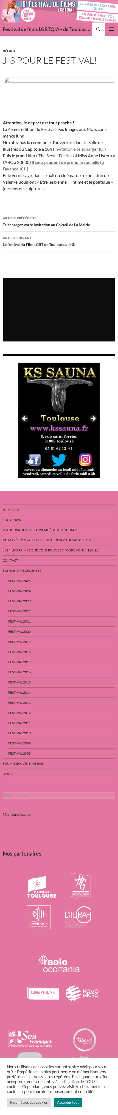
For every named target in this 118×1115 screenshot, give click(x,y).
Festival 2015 (19, 682)
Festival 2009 (19, 743)
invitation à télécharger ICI (79, 149)
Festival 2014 (19, 692)
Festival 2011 (19, 723)
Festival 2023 (19, 601)
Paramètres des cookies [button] (29, 1102)
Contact (10, 560)
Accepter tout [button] (68, 1102)
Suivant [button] (93, 419)
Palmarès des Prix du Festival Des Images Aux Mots (47, 540)
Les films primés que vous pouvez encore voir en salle (51, 550)
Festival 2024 (19, 591)
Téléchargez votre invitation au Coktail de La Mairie (46, 221)
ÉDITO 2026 (12, 520)
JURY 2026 (11, 510)
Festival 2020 (19, 631)
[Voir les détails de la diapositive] (59, 420)
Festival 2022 (19, 611)
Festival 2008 (19, 753)
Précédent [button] (25, 419)
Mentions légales (17, 814)
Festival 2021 (19, 621)
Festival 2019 (19, 642)
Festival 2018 (19, 652)
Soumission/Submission (23, 763)
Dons (7, 774)
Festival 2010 (19, 733)
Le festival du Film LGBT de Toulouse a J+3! (39, 241)
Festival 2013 (19, 703)
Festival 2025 (19, 581)
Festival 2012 (19, 713)
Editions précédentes (22, 570)
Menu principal (111, 29)
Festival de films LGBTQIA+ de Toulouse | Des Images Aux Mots (47, 29)
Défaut (9, 51)
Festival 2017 (19, 662)
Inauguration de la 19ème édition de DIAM (40, 530)
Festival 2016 (19, 672)
